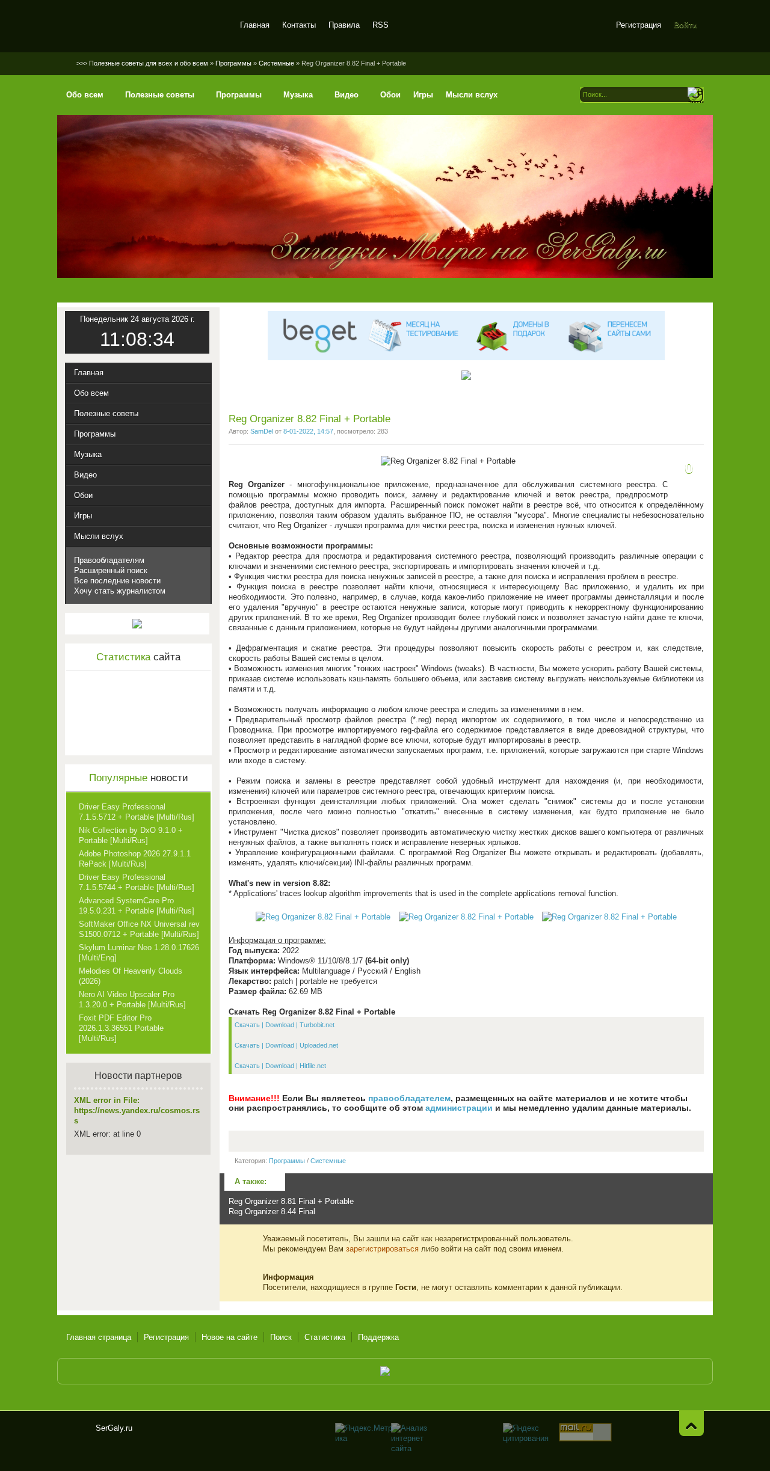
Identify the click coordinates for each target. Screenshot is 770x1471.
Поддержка (378, 1337)
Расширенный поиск (110, 570)
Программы (287, 1160)
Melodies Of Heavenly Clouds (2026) (130, 976)
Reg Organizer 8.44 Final (272, 1211)
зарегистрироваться (382, 1248)
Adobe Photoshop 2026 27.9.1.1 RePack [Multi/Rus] (135, 858)
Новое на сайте (229, 1337)
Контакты (299, 24)
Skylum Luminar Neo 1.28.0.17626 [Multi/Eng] (139, 952)
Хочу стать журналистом (119, 590)
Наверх (691, 1423)
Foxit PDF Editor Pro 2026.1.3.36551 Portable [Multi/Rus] (121, 1028)
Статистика (324, 1337)
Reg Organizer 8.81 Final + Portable (291, 1201)
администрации (459, 1108)
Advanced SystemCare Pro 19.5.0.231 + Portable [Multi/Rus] (136, 905)
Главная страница (98, 1337)
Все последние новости (117, 580)
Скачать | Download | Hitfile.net (280, 1065)
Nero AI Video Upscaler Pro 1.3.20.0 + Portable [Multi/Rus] (132, 999)
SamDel (261, 431)
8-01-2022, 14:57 (308, 431)
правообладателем (409, 1098)
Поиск (281, 1337)
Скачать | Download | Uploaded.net (286, 1045)
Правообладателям (109, 560)
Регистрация (638, 24)
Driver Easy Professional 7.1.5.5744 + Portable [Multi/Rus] (136, 882)
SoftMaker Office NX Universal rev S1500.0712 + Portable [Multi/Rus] (139, 929)
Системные (328, 1160)
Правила (344, 24)
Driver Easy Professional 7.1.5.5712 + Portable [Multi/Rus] (136, 811)
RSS (380, 24)
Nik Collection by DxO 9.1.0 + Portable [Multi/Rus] (131, 835)
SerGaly (146, 27)
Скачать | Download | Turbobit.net (284, 1024)
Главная (255, 24)
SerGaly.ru (76, 1433)
